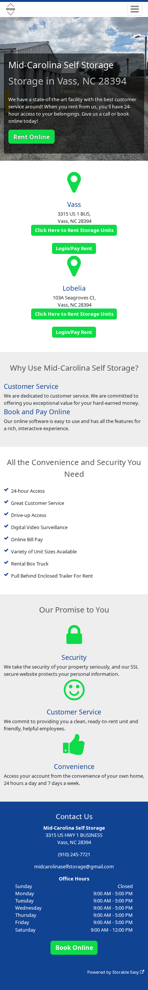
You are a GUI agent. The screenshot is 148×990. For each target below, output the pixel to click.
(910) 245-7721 (74, 854)
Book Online (74, 947)
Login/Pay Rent (74, 248)
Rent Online (31, 137)
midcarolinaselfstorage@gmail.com (74, 866)
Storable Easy (126, 972)
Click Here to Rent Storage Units (74, 230)
